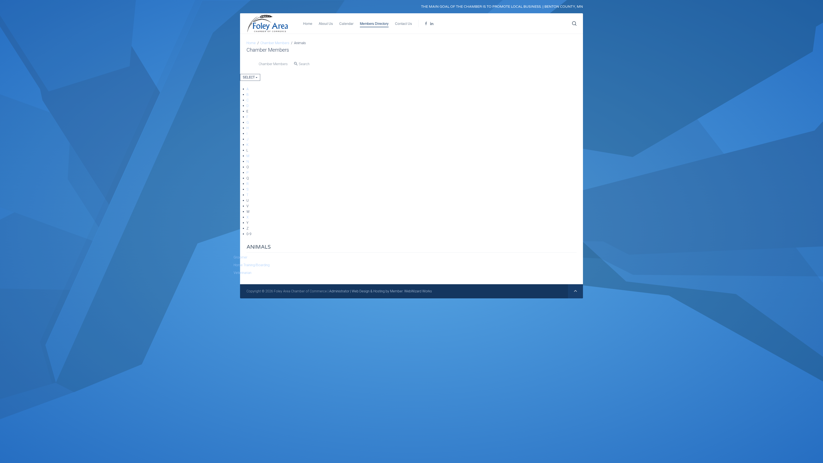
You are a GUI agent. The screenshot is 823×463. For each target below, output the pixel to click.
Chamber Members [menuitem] (273, 64)
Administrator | (340, 291)
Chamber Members (274, 43)
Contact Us (403, 23)
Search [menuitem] (303, 64)
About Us (326, 23)
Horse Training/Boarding (252, 265)
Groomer (240, 257)
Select (249, 77)
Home (307, 23)
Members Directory (374, 23)
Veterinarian (242, 273)
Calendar (346, 23)
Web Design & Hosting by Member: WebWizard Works (392, 291)
